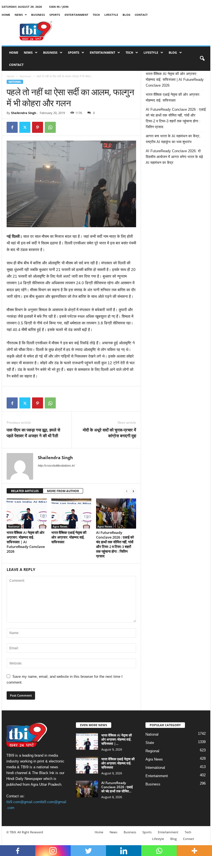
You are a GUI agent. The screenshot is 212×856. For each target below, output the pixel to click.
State (149, 743)
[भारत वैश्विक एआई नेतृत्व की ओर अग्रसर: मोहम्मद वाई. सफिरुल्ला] (71, 513)
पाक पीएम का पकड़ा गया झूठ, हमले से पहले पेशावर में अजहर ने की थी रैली (33, 432)
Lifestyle (111, 15)
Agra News (60, 526)
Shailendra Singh (23, 113)
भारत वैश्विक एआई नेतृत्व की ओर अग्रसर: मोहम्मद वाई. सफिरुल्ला (68, 537)
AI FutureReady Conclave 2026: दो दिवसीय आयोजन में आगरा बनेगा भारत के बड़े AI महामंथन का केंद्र (174, 157)
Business (38, 15)
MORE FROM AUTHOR (63, 491)
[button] (202, 59)
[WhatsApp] (50, 127)
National (25, 76)
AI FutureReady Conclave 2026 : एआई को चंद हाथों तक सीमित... (117, 786)
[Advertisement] (140, 30)
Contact (141, 15)
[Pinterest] (37, 127)
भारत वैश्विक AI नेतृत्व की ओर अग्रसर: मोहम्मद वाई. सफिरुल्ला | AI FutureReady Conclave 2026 (26, 542)
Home (6, 15)
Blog (126, 15)
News (19, 15)
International (155, 768)
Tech (96, 15)
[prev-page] (126, 491)
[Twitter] (24, 127)
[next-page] (133, 491)
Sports (54, 15)
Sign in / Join (58, 7)
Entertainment (76, 15)
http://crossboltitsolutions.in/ (56, 465)
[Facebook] (12, 127)
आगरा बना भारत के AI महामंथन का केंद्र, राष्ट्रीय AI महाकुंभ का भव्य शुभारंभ (173, 139)
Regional (152, 751)
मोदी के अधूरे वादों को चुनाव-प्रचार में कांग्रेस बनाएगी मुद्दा (109, 432)
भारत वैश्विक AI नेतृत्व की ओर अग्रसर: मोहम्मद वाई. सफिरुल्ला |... (116, 739)
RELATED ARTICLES (25, 491)
